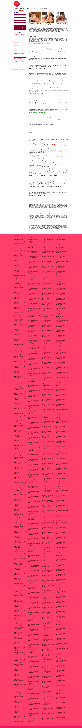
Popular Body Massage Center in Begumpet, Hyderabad (46, 677)
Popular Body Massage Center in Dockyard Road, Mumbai (33, 546)
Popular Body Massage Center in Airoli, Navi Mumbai (47, 484)
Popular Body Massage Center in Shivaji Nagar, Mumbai (48, 348)
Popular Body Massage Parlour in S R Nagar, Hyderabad (47, 630)
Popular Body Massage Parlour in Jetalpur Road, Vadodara (61, 461)
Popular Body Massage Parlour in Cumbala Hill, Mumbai (19, 569)
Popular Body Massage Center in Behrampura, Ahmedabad (60, 380)
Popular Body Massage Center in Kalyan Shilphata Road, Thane (48, 415)
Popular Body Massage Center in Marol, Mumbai (34, 645)
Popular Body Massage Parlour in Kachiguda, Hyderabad (61, 267)
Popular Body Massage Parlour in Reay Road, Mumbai (20, 399)
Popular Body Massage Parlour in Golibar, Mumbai (19, 490)
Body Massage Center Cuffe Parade (19, 53)
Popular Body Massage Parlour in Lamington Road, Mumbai (19, 601)
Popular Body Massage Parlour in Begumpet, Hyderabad (47, 561)
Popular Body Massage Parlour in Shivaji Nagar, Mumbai (20, 685)
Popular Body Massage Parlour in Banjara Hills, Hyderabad (33, 388)
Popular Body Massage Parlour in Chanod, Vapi (61, 496)
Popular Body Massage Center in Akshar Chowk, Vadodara (62, 469)
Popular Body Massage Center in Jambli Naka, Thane (48, 410)
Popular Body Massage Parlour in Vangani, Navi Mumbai (33, 381)
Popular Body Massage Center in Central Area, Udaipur (62, 649)
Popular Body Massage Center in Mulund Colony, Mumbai (48, 294)
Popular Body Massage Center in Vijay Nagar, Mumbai (47, 373)
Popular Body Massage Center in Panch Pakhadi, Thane (48, 437)
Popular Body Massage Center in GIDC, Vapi (61, 521)
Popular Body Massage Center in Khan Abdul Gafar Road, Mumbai (47, 254)
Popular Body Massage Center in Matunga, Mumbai (33, 480)
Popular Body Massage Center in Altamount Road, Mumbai (33, 674)
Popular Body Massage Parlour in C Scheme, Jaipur (47, 591)
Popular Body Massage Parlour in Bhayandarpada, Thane (19, 722)
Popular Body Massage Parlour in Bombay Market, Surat (61, 392)
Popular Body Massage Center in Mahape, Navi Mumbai (48, 533)
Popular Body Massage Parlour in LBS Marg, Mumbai (19, 596)
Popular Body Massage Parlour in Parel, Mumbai (20, 263)
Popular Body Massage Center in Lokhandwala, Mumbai (33, 509)
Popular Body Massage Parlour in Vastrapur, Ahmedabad (61, 333)
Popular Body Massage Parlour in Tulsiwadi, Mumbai (19, 699)
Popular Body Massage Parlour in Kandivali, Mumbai (19, 354)
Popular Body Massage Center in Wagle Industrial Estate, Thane (47, 466)
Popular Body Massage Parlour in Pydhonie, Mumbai (19, 665)
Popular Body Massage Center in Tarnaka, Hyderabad (46, 687)
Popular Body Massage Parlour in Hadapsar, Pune (61, 651)
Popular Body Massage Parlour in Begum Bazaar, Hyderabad (48, 625)
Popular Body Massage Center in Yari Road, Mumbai (33, 655)
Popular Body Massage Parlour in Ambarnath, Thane (19, 719)
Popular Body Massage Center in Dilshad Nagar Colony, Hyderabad (62, 321)
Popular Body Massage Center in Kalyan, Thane (34, 440)
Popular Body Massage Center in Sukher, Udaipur (62, 644)
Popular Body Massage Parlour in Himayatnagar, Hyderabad (47, 566)
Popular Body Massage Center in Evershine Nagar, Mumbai (33, 618)
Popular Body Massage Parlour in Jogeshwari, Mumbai (19, 345)
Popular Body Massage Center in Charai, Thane (48, 390)
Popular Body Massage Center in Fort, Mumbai (33, 411)
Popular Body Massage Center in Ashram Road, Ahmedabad (62, 363)
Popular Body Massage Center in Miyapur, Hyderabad (48, 699)
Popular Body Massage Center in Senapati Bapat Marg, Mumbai (46, 343)
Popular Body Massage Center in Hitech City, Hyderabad (47, 535)
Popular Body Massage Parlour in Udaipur (47, 557)
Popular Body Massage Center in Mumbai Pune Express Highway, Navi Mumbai (48, 501)
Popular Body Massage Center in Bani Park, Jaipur (61, 577)
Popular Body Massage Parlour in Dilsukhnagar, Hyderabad (33, 396)
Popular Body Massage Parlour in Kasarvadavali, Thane (33, 267)
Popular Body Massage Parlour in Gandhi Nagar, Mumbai (20, 512)
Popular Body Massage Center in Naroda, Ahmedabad (62, 368)
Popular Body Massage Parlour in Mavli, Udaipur (62, 607)
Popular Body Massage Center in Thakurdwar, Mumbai (46, 355)
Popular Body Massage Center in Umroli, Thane (48, 454)
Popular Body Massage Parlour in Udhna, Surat (62, 410)
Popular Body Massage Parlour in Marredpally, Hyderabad (61, 245)
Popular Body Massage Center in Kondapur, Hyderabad (46, 704)
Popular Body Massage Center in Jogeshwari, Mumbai (33, 494)
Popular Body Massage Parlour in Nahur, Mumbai (20, 443)
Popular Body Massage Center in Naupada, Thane (46, 432)
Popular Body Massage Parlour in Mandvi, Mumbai (19, 621)
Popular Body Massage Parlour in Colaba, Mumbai (19, 278)
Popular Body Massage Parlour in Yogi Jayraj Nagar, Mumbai (20, 714)
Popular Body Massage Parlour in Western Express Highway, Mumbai (19, 502)
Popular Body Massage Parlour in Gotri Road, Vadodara (61, 459)
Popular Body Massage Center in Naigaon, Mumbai (33, 521)
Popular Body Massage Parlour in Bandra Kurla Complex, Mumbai (20, 542)
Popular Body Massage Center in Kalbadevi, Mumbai (46, 245)
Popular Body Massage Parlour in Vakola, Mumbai (20, 497)
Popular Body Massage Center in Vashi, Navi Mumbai (34, 448)
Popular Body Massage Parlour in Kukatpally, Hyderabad (47, 642)
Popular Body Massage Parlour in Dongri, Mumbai (20, 534)
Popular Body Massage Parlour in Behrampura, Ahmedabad (61, 348)
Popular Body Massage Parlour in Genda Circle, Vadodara (62, 456)
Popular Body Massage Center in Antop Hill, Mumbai (34, 425)
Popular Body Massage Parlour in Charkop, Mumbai (19, 382)
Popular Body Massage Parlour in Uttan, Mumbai (20, 704)
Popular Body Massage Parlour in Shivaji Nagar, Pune (62, 654)
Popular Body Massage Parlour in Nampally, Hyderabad (47, 610)
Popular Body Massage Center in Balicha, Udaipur (62, 636)
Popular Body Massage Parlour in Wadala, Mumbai (19, 414)
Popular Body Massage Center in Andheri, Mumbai (34, 406)
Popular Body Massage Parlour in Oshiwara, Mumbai (19, 455)
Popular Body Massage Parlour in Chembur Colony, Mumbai (19, 552)
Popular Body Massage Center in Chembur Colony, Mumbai (33, 701)
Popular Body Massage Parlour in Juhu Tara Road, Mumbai (20, 579)
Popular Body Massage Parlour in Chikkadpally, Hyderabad (47, 721)
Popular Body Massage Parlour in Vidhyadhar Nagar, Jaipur (61, 570)
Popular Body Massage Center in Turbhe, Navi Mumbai (48, 523)
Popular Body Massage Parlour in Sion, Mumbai (20, 406)
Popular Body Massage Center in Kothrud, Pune (62, 691)
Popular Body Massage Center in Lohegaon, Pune (60, 703)
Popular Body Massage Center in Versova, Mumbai (33, 507)
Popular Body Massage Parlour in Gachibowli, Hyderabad (47, 655)
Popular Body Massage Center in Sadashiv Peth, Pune (60, 695)
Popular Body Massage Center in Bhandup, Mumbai (33, 590)
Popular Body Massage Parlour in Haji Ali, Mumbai (20, 520)
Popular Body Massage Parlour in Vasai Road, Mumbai (20, 374)
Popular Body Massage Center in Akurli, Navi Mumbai (47, 469)
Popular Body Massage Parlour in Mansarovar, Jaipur (61, 543)
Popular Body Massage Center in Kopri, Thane (47, 424)
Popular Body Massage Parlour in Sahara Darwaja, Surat (62, 395)
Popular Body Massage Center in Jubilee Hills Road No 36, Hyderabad (62, 279)
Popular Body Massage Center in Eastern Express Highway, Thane (48, 400)
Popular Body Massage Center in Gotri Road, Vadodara (61, 484)
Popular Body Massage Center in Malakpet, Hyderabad (46, 667)
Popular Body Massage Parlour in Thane (20, 241)
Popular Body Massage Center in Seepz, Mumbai (34, 635)
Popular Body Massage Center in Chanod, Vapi (62, 523)
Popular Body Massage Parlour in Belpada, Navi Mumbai (33, 321)
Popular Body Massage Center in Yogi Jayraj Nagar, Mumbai (47, 378)
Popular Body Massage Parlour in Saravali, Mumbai (19, 675)
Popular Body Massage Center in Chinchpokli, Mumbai (33, 541)
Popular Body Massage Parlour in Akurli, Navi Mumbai (34, 318)
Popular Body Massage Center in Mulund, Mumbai (34, 418)
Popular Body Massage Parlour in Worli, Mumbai (20, 322)
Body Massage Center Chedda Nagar (19, 34)
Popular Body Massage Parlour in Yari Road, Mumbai (19, 505)
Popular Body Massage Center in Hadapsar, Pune (60, 688)
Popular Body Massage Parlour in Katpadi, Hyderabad (61, 272)
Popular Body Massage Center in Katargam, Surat (46, 578)
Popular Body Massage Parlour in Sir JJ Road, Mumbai (20, 690)
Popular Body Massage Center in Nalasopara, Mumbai (33, 526)
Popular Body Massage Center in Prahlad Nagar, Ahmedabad (62, 373)
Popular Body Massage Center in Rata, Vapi (61, 533)
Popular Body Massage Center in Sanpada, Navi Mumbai (46, 513)
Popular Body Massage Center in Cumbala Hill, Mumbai (33, 719)
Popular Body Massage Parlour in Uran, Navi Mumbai (34, 379)
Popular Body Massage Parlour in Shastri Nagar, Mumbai (20, 682)
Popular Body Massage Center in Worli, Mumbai (33, 472)
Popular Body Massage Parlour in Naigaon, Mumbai (19, 372)
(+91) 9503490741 (18, 10)
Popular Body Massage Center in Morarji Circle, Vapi (48, 588)
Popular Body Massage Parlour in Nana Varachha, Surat (61, 397)
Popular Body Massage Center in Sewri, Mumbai (34, 561)
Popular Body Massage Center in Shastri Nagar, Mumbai (48, 346)
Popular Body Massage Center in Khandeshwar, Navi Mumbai (46, 491)
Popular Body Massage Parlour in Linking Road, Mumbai (20, 606)
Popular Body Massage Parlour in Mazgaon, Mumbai (19, 283)
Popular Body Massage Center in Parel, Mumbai (33, 413)
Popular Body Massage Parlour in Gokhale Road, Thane (33, 254)
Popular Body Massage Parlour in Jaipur (48, 555)
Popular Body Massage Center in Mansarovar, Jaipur (60, 575)
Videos (52, 1)
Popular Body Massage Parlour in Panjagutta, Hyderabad (47, 633)
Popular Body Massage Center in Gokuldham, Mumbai (33, 603)
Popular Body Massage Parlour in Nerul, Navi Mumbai (34, 354)
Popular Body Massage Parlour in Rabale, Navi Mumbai (34, 361)
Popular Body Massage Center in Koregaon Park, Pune (60, 708)
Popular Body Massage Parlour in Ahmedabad (47, 548)
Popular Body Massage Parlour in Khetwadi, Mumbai (19, 598)
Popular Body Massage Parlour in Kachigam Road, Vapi (61, 508)
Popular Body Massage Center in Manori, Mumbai (48, 286)
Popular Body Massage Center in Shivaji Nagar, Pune (48, 603)
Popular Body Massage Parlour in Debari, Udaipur (48, 596)
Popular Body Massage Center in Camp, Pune (61, 718)
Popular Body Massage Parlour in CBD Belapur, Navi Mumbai (33, 323)
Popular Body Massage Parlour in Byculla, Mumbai (19, 389)
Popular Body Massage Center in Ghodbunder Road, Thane (46, 402)
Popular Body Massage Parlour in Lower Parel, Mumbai (20, 325)
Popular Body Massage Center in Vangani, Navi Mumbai (46, 530)
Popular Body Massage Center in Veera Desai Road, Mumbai (33, 650)
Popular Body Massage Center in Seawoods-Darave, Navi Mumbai (46, 516)
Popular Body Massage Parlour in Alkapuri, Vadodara (61, 442)
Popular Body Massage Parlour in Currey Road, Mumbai (20, 394)
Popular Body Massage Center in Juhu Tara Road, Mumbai (47, 242)
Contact (67, 1)
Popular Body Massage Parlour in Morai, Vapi (62, 511)
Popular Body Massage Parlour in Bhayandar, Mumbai (19, 369)
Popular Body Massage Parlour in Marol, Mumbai (20, 495)
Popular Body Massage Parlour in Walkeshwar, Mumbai (19, 315)
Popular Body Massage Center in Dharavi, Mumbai (34, 568)
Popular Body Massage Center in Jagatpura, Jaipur (60, 594)
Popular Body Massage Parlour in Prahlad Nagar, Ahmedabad (61, 341)
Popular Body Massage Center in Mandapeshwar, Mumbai (46, 291)
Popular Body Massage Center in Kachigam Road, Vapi (60, 535)
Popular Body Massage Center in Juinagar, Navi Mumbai (46, 481)
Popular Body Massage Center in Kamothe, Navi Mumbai (46, 486)
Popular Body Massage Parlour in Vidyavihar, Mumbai (19, 446)
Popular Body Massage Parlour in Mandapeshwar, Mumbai (19, 628)
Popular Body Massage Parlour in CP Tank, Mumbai (19, 529)
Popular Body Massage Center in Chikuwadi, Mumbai (33, 711)
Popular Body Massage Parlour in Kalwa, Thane (34, 262)
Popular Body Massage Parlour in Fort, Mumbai (20, 261)
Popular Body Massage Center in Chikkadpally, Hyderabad (60, 286)
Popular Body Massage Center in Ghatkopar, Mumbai (33, 581)
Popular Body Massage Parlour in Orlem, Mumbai (20, 475)
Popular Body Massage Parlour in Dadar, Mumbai (20, 251)
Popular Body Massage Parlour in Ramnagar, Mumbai (19, 658)
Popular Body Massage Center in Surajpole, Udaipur (60, 629)
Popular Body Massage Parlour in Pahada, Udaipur (61, 622)
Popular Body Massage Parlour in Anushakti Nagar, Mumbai (19, 537)
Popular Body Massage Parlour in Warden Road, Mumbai (19, 712)
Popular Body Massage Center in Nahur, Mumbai (34, 593)
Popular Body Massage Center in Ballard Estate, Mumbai (34, 689)
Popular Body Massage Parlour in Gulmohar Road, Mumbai (19, 517)
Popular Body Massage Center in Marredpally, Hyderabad (60, 296)
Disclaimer (59, 1)
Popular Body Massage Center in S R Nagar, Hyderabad (47, 682)
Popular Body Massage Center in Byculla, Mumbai (34, 539)
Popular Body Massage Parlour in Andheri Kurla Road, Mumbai (19, 460)
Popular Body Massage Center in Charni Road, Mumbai (34, 455)
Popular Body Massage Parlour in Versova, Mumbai (19, 357)
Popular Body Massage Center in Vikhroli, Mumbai (34, 586)
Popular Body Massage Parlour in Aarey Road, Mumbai (20, 448)
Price (49, 1)
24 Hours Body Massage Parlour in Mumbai (19, 237)
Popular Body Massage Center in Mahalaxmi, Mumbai (33, 462)
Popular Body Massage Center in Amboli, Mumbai (34, 608)
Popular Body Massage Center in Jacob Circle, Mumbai (47, 240)
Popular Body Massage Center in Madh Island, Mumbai (47, 274)
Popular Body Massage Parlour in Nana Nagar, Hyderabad (61, 257)
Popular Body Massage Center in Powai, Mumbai (34, 512)
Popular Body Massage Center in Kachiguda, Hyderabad (60, 318)
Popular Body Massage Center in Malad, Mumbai (34, 502)
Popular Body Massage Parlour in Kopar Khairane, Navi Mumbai (34, 346)
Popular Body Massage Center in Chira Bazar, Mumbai (33, 709)
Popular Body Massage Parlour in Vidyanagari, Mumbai (19, 707)
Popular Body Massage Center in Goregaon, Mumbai (33, 499)
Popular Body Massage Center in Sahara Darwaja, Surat (62, 419)
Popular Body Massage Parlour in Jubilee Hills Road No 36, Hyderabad (48, 714)
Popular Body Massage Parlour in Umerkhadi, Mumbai (19, 702)
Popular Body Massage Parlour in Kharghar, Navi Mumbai (33, 343)
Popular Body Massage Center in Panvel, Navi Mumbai (48, 508)
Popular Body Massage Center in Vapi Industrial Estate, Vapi (61, 530)
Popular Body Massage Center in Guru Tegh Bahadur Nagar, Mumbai (33, 566)
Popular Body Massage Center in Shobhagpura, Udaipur (60, 634)
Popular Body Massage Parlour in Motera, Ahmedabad (61, 353)
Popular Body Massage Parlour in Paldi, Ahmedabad (61, 328)
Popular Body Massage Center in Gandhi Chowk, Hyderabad (62, 314)
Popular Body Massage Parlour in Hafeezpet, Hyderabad (47, 650)
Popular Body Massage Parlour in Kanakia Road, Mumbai (19, 584)
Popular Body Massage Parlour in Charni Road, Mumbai (20, 305)
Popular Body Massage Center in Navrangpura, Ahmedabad (60, 358)
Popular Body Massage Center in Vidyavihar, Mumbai (33, 595)
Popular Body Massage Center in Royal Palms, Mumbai (47, 331)
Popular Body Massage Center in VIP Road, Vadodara (61, 474)
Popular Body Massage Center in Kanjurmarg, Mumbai (33, 588)
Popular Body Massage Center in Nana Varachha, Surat (61, 422)
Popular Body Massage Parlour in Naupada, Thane (33, 282)
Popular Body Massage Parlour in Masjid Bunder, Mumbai (20, 384)
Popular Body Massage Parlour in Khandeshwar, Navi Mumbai (33, 341)
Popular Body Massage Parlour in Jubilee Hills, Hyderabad (34, 391)
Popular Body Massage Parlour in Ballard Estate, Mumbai (20, 539)
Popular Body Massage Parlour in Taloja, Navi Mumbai (34, 371)
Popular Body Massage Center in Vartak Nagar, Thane (48, 459)
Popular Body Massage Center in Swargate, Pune (60, 693)
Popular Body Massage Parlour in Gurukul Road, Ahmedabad (61, 343)
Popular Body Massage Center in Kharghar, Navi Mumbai (46, 493)
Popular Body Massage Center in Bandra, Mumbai (34, 403)
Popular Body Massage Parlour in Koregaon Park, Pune (61, 673)
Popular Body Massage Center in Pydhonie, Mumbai (46, 328)
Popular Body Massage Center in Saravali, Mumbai (48, 338)
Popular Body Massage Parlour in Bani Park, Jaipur (61, 548)
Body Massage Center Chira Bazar (18, 45)
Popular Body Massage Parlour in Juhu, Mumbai (20, 342)
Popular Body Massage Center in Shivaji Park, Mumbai (48, 350)
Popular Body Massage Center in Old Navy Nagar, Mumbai (47, 316)
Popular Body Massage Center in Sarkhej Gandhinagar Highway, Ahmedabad (62, 378)
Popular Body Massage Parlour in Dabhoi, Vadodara (61, 452)
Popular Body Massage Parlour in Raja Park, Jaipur (61, 545)
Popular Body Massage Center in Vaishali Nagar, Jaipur (62, 592)
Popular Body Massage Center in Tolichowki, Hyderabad (60, 304)
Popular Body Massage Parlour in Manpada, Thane (33, 242)
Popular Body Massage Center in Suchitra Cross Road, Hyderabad (62, 291)
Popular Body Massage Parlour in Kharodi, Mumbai (19, 593)
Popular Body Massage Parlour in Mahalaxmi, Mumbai (19, 313)
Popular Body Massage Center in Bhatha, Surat (62, 424)
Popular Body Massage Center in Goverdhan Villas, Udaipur (46, 598)
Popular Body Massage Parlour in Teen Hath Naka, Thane (33, 299)
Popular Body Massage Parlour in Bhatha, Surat (61, 400)
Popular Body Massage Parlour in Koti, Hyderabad (47, 608)
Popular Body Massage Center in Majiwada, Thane (46, 452)
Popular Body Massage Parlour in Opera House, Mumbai (20, 655)
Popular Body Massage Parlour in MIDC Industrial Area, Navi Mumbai (34, 348)
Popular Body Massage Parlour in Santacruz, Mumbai (19, 337)
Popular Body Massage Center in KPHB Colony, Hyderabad (47, 697)
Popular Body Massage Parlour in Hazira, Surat (62, 402)
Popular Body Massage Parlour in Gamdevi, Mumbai (19, 510)
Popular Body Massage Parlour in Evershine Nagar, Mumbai (19, 468)
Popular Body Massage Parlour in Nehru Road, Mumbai (20, 650)
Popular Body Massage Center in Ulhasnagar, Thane (33, 443)
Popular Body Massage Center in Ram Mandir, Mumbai (33, 497)
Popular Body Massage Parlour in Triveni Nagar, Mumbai (20, 694)
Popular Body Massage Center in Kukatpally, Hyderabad (46, 694)
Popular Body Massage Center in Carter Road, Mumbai (34, 682)
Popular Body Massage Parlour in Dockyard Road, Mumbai (19, 396)
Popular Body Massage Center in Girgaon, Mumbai (34, 664)
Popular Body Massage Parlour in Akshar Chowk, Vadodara (62, 444)
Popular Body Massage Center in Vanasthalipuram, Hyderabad (60, 299)
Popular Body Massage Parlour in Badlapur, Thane (19, 290)
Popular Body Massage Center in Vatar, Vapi (61, 540)
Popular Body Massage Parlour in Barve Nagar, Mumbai (20, 574)
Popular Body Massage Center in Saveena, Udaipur (60, 639)
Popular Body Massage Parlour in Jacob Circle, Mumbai (20, 576)
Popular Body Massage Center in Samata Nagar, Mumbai (48, 336)
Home (38, 1)
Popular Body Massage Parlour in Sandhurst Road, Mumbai (19, 387)
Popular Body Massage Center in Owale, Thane (48, 434)
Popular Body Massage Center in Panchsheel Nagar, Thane (46, 439)
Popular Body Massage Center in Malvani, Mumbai (34, 627)
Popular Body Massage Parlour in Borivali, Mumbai (19, 258)
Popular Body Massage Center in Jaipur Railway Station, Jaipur (61, 585)
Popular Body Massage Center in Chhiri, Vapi (61, 518)
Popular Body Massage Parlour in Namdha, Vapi (61, 501)
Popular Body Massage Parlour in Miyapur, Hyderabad (47, 647)
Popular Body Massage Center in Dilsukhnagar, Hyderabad (46, 545)
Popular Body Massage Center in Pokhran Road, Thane (48, 442)
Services (45, 1)
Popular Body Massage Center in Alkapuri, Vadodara (48, 583)
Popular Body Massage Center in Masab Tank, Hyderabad (62, 277)
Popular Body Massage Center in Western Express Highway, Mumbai (34, 652)
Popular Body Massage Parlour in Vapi (47, 553)
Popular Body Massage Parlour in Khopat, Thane (33, 269)
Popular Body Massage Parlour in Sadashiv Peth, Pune (61, 661)
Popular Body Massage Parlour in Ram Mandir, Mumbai (20, 347)
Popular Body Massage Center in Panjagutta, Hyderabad (46, 684)
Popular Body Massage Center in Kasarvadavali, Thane (46, 417)
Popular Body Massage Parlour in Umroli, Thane (34, 304)
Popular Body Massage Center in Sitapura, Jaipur (60, 587)
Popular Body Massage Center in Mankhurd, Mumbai (33, 578)
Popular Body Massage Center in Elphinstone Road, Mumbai (33, 470)
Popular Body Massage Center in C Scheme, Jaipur (61, 572)
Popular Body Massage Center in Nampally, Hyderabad (46, 662)
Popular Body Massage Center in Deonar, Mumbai (34, 721)
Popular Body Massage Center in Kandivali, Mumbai (33, 504)
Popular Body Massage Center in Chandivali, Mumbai (33, 615)
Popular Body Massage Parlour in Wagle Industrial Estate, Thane (34, 316)
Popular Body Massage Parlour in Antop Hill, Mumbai (20, 276)
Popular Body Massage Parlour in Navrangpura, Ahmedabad (47, 571)
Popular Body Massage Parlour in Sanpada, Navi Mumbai (33, 364)
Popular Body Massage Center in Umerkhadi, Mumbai (46, 365)
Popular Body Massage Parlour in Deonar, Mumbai (19, 571)
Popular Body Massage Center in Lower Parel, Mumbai (34, 475)
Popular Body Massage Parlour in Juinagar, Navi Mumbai (33, 331)
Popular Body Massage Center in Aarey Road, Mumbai (33, 598)
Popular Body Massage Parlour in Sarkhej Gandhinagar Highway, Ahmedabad (62, 346)
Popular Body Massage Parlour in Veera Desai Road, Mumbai (20, 500)
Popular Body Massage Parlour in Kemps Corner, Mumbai (20, 589)
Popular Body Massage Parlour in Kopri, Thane (34, 274)
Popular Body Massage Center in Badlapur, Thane (46, 383)
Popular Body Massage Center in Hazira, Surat (62, 427)
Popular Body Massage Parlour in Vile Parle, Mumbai (19, 340)
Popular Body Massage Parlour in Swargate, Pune (61, 658)
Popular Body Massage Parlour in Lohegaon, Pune (61, 668)
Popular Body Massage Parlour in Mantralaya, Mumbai (19, 626)
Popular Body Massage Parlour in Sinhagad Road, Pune (61, 663)
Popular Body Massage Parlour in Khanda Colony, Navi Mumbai (33, 338)
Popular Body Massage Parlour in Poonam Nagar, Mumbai (19, 662)
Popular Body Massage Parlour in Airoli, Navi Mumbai (20, 295)
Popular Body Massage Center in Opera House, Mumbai (47, 318)
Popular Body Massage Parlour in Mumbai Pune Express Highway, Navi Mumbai (33, 351)
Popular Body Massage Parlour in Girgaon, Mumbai (19, 515)
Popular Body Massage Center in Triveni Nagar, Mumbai (48, 358)
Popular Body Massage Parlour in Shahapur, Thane (33, 296)
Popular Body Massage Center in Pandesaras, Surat (60, 437)
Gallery (56, 1)
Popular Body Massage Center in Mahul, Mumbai (48, 279)
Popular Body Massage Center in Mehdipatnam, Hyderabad (46, 568)
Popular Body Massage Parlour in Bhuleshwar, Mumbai (19, 547)
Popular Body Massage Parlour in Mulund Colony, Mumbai (20, 630)
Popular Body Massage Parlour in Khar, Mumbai (20, 335)
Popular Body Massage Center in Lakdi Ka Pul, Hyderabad (62, 274)
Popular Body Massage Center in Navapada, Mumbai (46, 306)
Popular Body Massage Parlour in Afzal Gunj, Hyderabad (47, 605)
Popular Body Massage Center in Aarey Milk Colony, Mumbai (33, 613)
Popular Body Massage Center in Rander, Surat (62, 432)
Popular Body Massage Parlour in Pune (47, 559)
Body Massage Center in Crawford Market (58, 144)
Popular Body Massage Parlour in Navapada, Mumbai (19, 643)
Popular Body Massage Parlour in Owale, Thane (34, 284)
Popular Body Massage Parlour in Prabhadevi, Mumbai (19, 332)
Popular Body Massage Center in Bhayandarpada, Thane (46, 385)
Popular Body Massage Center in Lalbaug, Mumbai (34, 430)
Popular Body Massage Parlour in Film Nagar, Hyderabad (33, 393)
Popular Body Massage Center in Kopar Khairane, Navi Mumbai (47, 496)
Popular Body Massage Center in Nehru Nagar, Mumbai (47, 311)
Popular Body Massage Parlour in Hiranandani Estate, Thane (33, 257)
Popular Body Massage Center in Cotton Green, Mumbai (34, 551)
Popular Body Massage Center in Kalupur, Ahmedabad (62, 387)
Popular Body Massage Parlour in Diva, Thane (33, 245)
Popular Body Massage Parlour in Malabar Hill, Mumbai (19, 618)
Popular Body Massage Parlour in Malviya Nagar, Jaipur (61, 560)
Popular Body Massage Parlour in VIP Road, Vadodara (61, 449)
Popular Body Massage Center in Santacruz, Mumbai (33, 487)
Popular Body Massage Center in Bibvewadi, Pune (60, 713)
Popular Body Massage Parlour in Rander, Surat (62, 407)
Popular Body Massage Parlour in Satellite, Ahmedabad (61, 326)
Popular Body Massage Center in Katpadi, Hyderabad (62, 323)
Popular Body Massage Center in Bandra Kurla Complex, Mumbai (34, 691)
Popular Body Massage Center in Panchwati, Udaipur (60, 641)
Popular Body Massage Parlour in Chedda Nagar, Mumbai (19, 549)
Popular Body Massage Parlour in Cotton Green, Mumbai (20, 401)
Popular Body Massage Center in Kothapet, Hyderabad (46, 672)
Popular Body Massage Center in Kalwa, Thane (48, 412)
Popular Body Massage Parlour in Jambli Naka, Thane (34, 259)
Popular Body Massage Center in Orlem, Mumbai (34, 625)
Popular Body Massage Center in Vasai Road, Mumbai (33, 524)
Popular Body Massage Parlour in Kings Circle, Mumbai (20, 404)
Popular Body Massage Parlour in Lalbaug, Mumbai (19, 281)
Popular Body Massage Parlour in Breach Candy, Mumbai (20, 527)
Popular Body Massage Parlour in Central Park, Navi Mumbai (34, 326)
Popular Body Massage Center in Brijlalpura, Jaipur (60, 597)
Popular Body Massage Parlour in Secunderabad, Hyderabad (47, 623)
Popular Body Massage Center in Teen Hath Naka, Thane (47, 449)
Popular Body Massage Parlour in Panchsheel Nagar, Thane (33, 289)
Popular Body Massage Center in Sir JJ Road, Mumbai (47, 353)
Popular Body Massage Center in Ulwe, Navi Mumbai (47, 525)
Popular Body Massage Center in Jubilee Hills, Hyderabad (48, 540)
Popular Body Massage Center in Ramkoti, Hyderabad (46, 665)
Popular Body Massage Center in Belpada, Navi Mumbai (48, 471)
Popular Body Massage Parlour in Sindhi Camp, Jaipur (62, 550)
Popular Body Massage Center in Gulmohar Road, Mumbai (33, 667)
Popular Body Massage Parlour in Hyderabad (19, 246)
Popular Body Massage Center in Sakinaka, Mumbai (33, 423)
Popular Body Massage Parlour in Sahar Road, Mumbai (20, 488)
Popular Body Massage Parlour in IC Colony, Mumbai (19, 480)
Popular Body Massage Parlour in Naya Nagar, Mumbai (20, 645)
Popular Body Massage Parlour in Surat (48, 549)
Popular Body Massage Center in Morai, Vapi (61, 538)
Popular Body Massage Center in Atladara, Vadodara (60, 466)
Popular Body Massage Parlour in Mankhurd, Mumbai (19, 428)
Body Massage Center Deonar (18, 58)
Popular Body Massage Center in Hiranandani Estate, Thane (46, 407)
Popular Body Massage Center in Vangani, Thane (46, 456)
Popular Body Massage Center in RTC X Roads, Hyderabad (61, 284)
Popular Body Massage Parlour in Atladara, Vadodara (61, 439)
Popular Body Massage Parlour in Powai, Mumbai (20, 362)
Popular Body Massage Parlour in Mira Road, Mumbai (19, 367)
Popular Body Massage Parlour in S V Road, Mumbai (19, 670)
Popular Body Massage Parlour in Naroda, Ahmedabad (61, 336)
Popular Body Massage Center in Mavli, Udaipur (61, 631)
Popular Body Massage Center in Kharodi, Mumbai (48, 257)
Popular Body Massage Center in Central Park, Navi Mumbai (48, 476)
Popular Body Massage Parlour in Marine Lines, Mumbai (20, 303)
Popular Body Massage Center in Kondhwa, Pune (60, 715)
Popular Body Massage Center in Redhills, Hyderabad (62, 311)
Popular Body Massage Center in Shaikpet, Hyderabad (60, 301)
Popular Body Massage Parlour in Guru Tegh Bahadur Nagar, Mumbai (20, 416)
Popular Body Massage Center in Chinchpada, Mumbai (33, 706)
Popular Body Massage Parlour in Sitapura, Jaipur (61, 557)
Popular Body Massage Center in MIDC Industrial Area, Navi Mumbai (47, 498)
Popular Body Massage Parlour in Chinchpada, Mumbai (19, 557)
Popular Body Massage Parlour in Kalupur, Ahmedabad (61, 355)
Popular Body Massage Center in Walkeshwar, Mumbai (33, 465)
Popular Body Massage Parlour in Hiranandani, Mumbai (19, 433)
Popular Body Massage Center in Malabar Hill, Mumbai (48, 282)
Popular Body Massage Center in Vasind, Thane (48, 464)
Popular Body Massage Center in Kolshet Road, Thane (48, 422)
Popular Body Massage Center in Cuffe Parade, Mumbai (33, 716)
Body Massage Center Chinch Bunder (19, 39)
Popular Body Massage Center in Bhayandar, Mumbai (33, 519)
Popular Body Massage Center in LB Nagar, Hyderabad (47, 669)
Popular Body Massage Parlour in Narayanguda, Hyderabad (47, 716)
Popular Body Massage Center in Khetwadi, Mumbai (46, 262)
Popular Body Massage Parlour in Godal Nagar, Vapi (48, 586)
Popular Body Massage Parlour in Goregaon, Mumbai (19, 350)
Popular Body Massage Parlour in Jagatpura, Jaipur (61, 565)
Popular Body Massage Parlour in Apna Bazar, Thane (20, 717)
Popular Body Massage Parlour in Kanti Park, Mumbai (20, 586)
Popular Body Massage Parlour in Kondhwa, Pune (61, 681)
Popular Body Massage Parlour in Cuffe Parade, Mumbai (20, 566)
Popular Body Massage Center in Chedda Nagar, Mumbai (34, 699)
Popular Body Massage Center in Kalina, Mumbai (34, 642)
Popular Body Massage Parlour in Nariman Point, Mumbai (19, 318)
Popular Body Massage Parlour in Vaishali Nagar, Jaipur (61, 562)
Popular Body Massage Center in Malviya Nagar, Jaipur (62, 589)
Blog (63, 1)
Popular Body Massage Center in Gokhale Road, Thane (48, 405)
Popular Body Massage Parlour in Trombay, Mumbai (19, 697)
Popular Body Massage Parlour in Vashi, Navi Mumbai (34, 383)
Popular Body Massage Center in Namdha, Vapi (60, 528)
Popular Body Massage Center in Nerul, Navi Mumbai (47, 503)
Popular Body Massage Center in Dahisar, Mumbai (34, 514)
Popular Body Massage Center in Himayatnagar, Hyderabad (60, 306)
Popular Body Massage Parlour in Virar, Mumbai (20, 379)
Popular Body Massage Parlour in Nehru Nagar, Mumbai (20, 648)
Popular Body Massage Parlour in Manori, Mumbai (19, 623)
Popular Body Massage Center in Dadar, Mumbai (34, 401)
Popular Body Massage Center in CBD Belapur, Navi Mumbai (47, 474)
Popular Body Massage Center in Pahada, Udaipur (62, 646)
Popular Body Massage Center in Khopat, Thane (48, 419)
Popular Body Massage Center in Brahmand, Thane (46, 387)
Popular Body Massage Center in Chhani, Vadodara (62, 471)
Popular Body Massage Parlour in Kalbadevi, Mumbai (19, 581)
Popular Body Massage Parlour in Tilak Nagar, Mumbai (20, 421)
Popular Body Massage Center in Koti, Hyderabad (47, 660)
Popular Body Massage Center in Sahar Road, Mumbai (34, 637)
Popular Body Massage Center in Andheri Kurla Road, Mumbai (34, 610)
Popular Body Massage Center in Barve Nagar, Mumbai (47, 237)
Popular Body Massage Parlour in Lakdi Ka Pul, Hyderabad (47, 709)
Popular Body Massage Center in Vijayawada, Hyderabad (60, 316)
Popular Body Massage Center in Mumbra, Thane (46, 429)
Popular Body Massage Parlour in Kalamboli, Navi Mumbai (33, 333)
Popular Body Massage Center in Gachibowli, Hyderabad (46, 706)
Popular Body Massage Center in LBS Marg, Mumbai (47, 259)
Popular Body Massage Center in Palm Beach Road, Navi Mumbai (47, 506)
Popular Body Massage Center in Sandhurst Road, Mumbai (33, 536)
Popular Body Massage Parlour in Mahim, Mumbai (20, 327)
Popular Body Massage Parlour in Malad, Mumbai (20, 352)
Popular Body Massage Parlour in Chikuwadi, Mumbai (19, 561)
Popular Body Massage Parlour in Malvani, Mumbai (19, 478)
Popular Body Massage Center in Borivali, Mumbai (34, 408)
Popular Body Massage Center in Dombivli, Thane (46, 397)
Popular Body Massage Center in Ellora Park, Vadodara (61, 464)
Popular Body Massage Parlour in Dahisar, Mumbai (19, 364)
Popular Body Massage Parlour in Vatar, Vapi (62, 513)
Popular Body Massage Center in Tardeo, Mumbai (34, 438)
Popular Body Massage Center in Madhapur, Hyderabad (46, 538)
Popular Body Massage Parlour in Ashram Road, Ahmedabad (61, 331)
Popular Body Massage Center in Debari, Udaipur (62, 626)
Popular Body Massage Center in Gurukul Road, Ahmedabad (62, 375)
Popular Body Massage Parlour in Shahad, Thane (33, 294)
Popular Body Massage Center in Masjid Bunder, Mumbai (34, 534)
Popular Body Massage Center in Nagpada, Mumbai (46, 299)
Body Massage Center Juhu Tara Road (19, 66)
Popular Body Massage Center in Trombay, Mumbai (46, 360)
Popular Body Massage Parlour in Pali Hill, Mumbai (19, 285)
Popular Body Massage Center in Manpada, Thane (46, 392)
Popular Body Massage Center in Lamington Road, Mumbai (46, 264)
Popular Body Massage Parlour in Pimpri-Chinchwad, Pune (48, 600)
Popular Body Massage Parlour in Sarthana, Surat (61, 405)
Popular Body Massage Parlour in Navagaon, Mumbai (19, 640)
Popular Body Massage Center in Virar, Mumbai (33, 529)
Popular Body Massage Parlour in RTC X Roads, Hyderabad (48, 719)
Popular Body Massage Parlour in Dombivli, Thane (33, 247)
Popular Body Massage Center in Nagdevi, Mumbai (48, 296)
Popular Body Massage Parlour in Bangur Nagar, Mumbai (20, 483)
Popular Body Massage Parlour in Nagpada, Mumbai (19, 635)
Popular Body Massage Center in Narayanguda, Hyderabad (60, 282)
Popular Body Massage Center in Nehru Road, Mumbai (47, 314)
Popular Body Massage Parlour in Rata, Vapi (61, 506)
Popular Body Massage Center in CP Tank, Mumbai (33, 679)
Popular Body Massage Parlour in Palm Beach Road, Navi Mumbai (34, 356)
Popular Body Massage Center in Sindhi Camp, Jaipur (61, 580)
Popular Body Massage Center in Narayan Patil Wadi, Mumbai (48, 301)
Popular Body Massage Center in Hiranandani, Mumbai (33, 583)
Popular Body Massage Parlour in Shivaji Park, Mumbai (20, 687)
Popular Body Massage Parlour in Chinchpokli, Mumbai (19, 391)
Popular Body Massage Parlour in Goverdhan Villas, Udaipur (61, 604)
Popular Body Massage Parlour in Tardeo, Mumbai (19, 288)
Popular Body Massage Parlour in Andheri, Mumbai (19, 256)
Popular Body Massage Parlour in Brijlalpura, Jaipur (61, 567)
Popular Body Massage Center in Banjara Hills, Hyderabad (34, 450)
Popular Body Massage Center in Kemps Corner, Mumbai (48, 252)
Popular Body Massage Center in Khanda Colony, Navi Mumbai (48, 488)
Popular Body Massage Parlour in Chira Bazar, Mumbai (20, 559)
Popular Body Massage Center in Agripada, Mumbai (33, 672)
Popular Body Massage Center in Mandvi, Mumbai (48, 284)
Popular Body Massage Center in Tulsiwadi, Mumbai (46, 363)
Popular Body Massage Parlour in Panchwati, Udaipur (61, 617)
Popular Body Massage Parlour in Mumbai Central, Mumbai (19, 310)
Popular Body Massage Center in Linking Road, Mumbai (48, 269)
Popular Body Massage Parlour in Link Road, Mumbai (19, 603)
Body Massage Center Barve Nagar (19, 61)
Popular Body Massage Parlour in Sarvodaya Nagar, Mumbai (19, 677)
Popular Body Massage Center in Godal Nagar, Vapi (61, 516)
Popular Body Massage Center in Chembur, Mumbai (33, 416)
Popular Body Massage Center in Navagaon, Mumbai (46, 304)
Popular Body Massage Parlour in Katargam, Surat (61, 390)
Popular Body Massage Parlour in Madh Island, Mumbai (20, 611)
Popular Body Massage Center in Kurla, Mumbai (33, 558)
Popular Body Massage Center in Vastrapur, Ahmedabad (60, 365)
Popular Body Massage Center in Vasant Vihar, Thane (48, 461)
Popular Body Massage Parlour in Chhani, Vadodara (62, 447)
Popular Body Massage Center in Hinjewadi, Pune (60, 700)
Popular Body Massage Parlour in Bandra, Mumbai (19, 253)
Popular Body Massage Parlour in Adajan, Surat (48, 576)
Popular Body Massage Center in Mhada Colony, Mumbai (48, 272)
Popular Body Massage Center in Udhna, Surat (62, 434)
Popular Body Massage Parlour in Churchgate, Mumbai (19, 249)
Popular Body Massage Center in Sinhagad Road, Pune (60, 698)
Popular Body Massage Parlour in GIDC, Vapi (61, 493)
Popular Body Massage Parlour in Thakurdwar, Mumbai (19, 692)
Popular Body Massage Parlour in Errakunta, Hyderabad (47, 637)
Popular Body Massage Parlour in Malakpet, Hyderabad (47, 615)
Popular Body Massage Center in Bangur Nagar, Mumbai (34, 632)
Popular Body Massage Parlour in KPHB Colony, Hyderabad (48, 645)
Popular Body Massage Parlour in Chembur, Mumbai (19, 266)
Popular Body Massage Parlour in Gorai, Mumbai (20, 470)
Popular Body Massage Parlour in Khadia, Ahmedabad (62, 350)
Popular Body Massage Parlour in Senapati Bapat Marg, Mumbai (19, 680)
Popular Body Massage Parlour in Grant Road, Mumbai (20, 308)
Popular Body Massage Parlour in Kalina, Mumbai (20, 492)
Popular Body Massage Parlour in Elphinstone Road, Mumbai (19, 320)
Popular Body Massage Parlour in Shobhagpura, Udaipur (61, 609)
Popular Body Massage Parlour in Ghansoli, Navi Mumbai (33, 328)
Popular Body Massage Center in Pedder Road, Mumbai (48, 323)
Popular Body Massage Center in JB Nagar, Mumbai (33, 622)
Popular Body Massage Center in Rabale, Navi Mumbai (48, 511)
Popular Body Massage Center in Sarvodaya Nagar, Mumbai (46, 341)
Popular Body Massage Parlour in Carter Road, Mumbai (20, 532)
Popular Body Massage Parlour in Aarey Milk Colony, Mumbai (20, 463)
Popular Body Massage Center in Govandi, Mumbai (33, 576)
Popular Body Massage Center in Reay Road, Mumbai (33, 549)
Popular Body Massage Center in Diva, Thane (47, 395)
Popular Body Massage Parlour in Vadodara (47, 552)
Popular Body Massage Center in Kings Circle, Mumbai (33, 553)
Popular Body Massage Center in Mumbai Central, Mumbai (34, 460)
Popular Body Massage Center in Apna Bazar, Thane (47, 380)
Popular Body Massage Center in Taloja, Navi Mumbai (48, 521)
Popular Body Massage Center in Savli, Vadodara (61, 479)
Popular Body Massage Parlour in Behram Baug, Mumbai (19, 507)
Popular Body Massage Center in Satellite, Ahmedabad (62, 360)
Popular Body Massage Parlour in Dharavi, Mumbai (19, 419)
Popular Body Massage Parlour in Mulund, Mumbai (19, 268)
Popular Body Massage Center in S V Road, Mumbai (47, 333)
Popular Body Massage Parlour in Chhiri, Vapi (62, 488)
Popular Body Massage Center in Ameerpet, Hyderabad (46, 564)
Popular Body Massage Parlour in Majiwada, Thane (33, 279)
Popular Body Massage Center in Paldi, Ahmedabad (47, 573)
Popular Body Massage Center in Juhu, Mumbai (33, 492)
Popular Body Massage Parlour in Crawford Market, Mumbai (19, 564)
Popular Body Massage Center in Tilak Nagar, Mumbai (33, 571)
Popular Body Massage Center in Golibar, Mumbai (34, 640)
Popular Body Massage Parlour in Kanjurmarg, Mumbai (19, 438)
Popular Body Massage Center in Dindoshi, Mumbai (33, 600)
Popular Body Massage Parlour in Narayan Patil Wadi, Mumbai (19, 638)
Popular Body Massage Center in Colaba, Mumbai (34, 428)
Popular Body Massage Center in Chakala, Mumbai (34, 420)
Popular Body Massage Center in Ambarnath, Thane (46, 427)
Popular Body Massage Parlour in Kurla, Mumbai (20, 409)
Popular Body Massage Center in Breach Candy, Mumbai (34, 677)
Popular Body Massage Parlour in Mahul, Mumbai (20, 616)
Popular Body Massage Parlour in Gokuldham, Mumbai (19, 453)
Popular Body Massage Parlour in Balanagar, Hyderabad (47, 640)
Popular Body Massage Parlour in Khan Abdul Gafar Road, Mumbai (20, 591)
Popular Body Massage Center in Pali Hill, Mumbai (34, 435)
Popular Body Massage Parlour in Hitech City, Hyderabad (34, 386)
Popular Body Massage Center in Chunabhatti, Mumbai (33, 573)
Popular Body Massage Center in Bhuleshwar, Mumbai (33, 696)
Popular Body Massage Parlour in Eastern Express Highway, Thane (33, 249)
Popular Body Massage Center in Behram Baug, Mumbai (34, 657)
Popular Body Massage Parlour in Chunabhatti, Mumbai (19, 423)
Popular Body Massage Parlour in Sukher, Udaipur (62, 619)
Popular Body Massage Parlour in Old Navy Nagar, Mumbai (19, 653)
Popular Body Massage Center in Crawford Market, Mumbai (33, 714)
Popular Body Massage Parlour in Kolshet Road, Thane (33, 272)
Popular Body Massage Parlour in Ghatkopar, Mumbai (19, 431)
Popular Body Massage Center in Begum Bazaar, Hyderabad (48, 679)
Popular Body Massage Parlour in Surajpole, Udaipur (61, 602)
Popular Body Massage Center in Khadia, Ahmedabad (62, 383)
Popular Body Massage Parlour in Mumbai (19, 240)
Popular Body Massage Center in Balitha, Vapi (62, 525)
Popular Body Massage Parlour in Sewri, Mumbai (20, 411)
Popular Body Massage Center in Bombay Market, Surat (62, 417)
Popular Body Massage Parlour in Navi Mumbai (19, 244)
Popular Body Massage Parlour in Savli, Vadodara (61, 454)
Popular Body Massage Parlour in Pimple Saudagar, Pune (62, 676)
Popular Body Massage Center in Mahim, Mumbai (34, 477)
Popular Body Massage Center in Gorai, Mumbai (34, 620)
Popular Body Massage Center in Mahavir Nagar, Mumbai (48, 277)
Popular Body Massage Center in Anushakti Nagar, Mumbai (33, 687)
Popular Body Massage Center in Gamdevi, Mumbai (33, 659)
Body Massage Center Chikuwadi (18, 50)
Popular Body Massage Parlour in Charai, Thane (34, 240)
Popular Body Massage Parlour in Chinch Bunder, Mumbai (20, 554)
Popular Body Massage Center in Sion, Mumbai (33, 556)
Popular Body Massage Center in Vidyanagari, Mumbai (46, 370)
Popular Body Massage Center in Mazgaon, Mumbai (33, 433)
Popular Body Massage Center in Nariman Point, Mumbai (33, 467)
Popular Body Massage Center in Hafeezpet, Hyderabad (46, 702)
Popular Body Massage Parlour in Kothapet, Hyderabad (47, 620)
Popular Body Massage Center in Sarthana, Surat (60, 429)
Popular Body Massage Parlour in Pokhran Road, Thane (33, 291)
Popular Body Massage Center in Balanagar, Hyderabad (46, 692)
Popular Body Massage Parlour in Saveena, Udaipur (61, 614)
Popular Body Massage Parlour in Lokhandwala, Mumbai (19, 359)
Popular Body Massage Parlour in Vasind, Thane (34, 314)
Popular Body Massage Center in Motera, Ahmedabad (62, 385)
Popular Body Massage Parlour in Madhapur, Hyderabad (19, 300)
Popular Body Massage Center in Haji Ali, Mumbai (34, 669)
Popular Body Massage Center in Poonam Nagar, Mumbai (46, 326)
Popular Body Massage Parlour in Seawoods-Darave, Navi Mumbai (33, 366)
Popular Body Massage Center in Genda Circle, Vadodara (61, 481)
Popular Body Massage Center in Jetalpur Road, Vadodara (62, 486)
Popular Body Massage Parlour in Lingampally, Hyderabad (61, 237)
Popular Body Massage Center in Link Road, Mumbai (47, 267)
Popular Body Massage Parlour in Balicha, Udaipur (61, 612)
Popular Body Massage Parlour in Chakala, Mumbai (19, 271)
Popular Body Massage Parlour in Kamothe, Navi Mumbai (33, 336)
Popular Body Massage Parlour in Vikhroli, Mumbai (19, 436)
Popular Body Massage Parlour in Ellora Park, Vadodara (48, 581)
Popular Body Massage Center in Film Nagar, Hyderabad (47, 543)
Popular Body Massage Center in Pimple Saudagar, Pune (62, 710)
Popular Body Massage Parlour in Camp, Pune (62, 683)
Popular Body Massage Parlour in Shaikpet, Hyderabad (61, 249)
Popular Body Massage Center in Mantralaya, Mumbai (46, 289)
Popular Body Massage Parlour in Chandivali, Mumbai (19, 465)
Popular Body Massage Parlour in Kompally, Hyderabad (61, 242)
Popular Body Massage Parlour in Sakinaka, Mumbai (19, 273)
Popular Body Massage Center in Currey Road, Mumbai (34, 544)
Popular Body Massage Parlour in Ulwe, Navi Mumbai (34, 376)
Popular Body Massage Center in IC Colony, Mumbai (33, 630)
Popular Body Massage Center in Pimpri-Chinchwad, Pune (62, 686)
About (42, 1)
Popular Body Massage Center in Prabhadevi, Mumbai (33, 482)
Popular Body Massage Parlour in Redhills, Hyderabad (61, 259)
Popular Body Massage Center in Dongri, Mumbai (34, 684)
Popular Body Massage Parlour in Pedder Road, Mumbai (20, 660)
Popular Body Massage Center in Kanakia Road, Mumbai (48, 247)
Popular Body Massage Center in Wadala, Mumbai (34, 563)
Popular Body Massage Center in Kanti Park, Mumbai (47, 249)
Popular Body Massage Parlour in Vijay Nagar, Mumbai (20, 709)
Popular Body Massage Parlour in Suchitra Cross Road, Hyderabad (61, 240)
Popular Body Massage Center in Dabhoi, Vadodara (62, 476)
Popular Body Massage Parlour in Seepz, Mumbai (20, 485)
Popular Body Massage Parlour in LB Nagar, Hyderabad (47, 618)
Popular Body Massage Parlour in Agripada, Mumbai (19, 522)
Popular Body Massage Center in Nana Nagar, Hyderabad (61, 309)
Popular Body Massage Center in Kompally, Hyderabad (60, 294)
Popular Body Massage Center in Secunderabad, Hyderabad (46, 674)
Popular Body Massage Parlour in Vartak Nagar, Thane (34, 309)
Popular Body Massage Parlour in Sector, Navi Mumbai (34, 369)
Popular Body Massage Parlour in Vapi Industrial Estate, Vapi (61, 503)
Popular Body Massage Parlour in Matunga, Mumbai (19, 330)
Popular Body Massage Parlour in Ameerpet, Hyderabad (47, 628)
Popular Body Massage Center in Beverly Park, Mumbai (34, 694)
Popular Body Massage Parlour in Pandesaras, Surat (61, 412)
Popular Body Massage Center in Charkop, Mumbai (33, 531)
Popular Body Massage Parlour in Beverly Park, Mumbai (20, 544)
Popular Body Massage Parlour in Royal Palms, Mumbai (20, 667)
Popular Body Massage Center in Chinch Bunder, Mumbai (34, 704)
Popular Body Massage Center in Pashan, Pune (62, 705)
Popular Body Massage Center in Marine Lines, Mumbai (34, 452)
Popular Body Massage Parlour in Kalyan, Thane (34, 277)
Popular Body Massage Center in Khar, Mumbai (33, 484)
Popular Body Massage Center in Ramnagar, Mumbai (46, 321)
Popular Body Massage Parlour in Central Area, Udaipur (62, 624)
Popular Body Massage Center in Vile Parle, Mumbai (33, 489)
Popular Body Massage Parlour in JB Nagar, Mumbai (19, 473)
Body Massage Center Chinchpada (18, 42)
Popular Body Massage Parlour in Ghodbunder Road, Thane (33, 252)
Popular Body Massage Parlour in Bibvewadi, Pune (61, 678)
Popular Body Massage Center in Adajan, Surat (62, 415)
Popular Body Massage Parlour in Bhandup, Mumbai (19, 441)
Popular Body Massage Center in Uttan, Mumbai (47, 368)
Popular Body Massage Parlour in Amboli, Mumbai (19, 458)
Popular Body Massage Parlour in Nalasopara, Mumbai (19, 377)
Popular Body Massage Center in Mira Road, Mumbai (33, 517)
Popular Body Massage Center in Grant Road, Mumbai (33, 457)
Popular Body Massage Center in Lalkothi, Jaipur (62, 582)
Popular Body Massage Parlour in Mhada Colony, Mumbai (20, 608)
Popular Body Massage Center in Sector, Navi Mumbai (48, 518)
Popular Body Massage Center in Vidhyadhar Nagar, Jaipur (60, 599)
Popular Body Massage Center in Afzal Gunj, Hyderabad (47, 657)
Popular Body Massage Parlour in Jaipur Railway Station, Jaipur (62, 555)
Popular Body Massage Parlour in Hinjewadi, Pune (61, 666)
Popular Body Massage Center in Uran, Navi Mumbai (47, 528)
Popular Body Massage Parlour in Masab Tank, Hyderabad (48, 711)
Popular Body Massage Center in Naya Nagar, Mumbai (47, 309)
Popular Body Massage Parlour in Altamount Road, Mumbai (19, 524)
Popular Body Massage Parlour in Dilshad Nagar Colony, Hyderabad (62, 269)
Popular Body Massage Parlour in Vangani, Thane (33, 306)
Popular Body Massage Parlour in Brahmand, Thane (33, 237)
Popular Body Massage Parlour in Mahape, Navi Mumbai (33, 359)
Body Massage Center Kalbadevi (18, 69)
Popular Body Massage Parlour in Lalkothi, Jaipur (61, 553)
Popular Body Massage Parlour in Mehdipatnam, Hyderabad (61, 254)
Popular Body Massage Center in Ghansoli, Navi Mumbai (46, 479)
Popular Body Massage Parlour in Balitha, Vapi (62, 498)
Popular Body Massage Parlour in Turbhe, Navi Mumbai (34, 374)
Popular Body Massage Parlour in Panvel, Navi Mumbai (20, 298)
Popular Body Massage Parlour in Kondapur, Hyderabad (47, 652)
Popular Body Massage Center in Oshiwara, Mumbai (33, 605)
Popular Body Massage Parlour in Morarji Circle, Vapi (62, 491)
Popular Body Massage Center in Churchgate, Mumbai (33, 398)
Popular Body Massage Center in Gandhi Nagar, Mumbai (34, 662)
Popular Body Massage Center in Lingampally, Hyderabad (60, 289)
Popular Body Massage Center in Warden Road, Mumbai (48, 375)
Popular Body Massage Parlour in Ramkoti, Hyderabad (47, 613)
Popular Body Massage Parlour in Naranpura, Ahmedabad (61, 338)
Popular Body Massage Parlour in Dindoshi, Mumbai (19, 451)
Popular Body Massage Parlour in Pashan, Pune (61, 671)
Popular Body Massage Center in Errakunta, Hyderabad (46, 689)
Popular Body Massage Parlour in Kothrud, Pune (61, 656)
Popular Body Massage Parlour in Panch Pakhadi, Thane (34, 286)
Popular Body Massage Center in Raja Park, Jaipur (47, 593)
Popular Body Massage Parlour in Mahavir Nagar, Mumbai (19, 613)
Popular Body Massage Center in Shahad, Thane (48, 444)
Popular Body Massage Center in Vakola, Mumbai (34, 647)
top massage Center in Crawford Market (38, 155)
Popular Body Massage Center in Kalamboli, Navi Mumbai (33, 445)
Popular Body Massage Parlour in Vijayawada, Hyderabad (61, 264)
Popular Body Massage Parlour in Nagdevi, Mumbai (19, 633)
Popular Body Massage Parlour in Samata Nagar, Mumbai (19, 672)
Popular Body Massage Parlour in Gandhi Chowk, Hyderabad (62, 262)
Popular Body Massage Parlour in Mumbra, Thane (19, 293)
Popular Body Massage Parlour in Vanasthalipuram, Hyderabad (61, 247)
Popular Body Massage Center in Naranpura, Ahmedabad (60, 370)
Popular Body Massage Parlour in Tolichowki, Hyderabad (61, 252)
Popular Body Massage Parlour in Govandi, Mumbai (19, 426)
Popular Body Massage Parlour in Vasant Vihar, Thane (34, 311)
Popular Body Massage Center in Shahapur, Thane (46, 447)
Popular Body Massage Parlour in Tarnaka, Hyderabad (47, 635)
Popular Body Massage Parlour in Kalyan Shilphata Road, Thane (34, 264)
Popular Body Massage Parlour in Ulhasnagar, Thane (33, 301)
